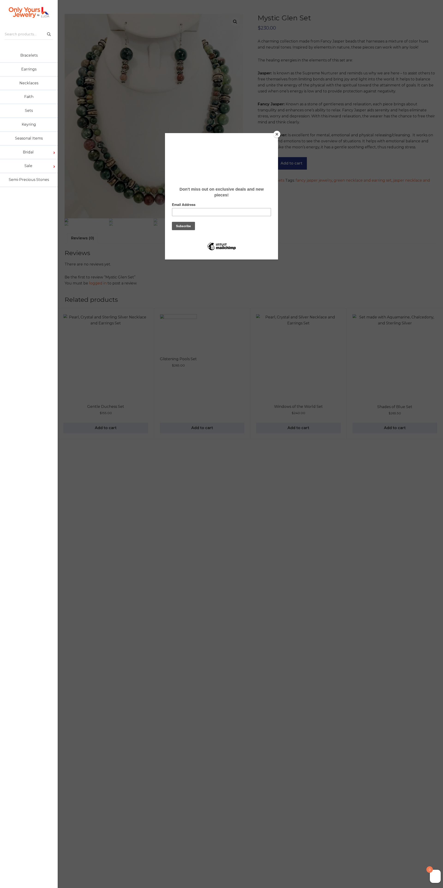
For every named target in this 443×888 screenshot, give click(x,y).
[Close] (276, 134)
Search (48, 34)
